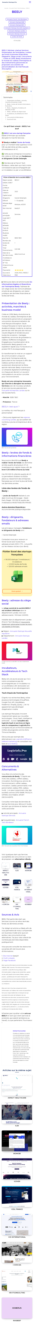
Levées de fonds (17, 36)
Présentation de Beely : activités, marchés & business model (16, 101)
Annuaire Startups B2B (17, 22)
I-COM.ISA (5, 904)
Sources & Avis (11, 119)
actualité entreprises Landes (14, 390)
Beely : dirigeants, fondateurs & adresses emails (15, 108)
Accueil (6, 8)
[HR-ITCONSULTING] (17, 899)
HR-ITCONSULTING (17, 907)
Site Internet (8, 956)
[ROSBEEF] (28, 899)
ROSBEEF (28, 904)
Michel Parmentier (19, 1031)
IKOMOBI (28, 870)
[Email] (21, 45)
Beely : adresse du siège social (16, 111)
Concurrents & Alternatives (15, 117)
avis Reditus (12, 744)
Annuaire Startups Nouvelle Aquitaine (17, 28)
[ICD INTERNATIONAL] (28, 882)
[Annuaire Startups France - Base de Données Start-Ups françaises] (9, 2)
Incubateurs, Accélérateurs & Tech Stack (16, 114)
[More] (25, 45)
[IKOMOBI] (28, 865)
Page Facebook (9, 960)
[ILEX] (17, 865)
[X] (13, 45)
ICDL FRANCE (17, 1209)
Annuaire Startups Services (17, 33)
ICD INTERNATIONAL (28, 890)
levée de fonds (24, 142)
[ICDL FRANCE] (17, 882)
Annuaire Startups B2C (17, 25)
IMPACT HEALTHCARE (5, 873)
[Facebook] (9, 45)
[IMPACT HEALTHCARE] (6, 865)
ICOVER (5, 887)
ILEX (17, 870)
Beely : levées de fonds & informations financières (17, 105)
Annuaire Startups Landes (17, 31)
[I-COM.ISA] (6, 899)
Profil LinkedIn (9, 958)
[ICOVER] (6, 882)
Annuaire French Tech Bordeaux (17, 8)
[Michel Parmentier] (8, 1046)
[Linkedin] (17, 45)
